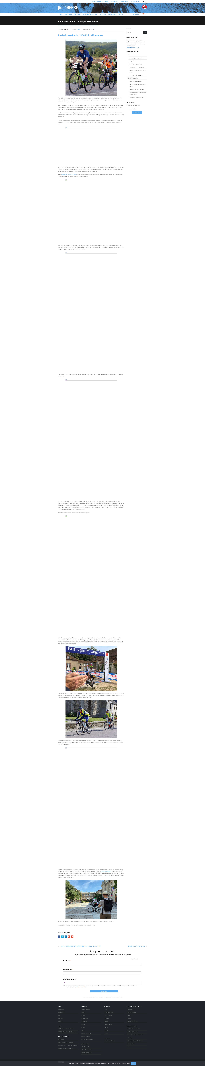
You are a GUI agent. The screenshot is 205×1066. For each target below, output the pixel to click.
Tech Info (115, 1)
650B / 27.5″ (62, 1012)
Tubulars (61, 1018)
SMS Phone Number (70, 979)
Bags (106, 1009)
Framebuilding (108, 1024)
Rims (83, 1030)
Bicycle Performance (133, 78)
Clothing (107, 1018)
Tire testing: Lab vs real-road (137, 75)
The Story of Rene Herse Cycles (66, 1042)
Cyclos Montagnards (87, 1049)
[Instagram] (146, 1)
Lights (106, 1027)
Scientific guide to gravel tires (137, 58)
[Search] (145, 32)
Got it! (133, 1063)
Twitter (62, 936)
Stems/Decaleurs (86, 1036)
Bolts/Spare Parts (109, 1012)
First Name (67, 961)
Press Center (131, 1043)
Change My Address (132, 1021)
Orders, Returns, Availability (134, 1028)
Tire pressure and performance (137, 67)
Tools (106, 1033)
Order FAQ (125, 1)
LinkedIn (66, 936)
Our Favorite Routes (87, 1047)
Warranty (130, 1037)
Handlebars (85, 1018)
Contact (137, 14)
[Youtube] (143, 1)
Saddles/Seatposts (86, 1033)
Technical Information (133, 1031)
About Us (61, 1039)
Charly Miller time (106, 871)
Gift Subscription (132, 1012)
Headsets (84, 1021)
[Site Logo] (68, 7)
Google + (69, 936)
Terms (77, 986)
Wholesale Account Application (135, 1041)
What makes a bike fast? (136, 81)
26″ (60, 1015)
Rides (78, 29)
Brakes (83, 1012)
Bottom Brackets (86, 1009)
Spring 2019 (69, 174)
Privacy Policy (83, 986)
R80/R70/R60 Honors (87, 1053)
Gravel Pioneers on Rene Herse (66, 1048)
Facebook (59, 936)
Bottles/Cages (108, 1015)
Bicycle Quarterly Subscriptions (135, 1034)
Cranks (83, 1015)
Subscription (131, 1009)
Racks (106, 1030)
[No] (203, 1063)
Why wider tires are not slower (137, 61)
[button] (145, 14)
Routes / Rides (112, 14)
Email (72, 936)
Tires (129, 54)
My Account (136, 1)
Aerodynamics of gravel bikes (137, 89)
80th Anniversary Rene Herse (66, 1028)
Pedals (83, 1027)
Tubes (60, 1021)
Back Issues (130, 1015)
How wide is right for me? (136, 64)
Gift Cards (103, 14)
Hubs (83, 1024)
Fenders (107, 1021)
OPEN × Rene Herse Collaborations (67, 1031)
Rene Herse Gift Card (110, 1041)
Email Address (68, 970)
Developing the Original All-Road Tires (68, 1045)
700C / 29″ (61, 1009)
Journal (121, 14)
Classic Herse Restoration (88, 1039)
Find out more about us (133, 47)
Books (129, 1018)
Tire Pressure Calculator (100, 1)
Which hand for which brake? (137, 97)
